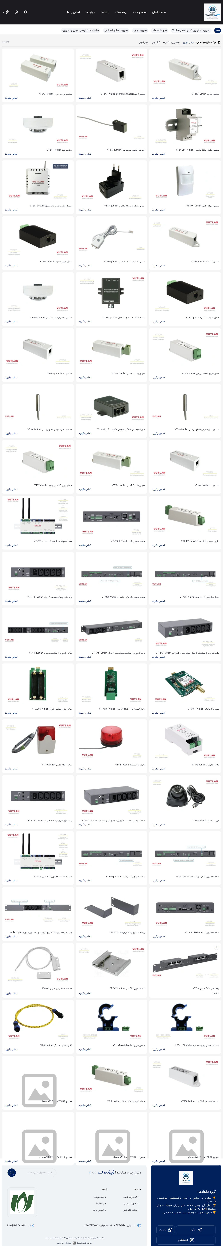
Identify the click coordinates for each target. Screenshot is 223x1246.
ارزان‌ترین (143, 42)
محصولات (141, 12)
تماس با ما (73, 12)
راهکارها (121, 12)
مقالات (104, 12)
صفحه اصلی (159, 12)
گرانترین (156, 42)
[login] (17, 12)
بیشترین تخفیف (171, 42)
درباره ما (90, 12)
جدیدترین (188, 42)
